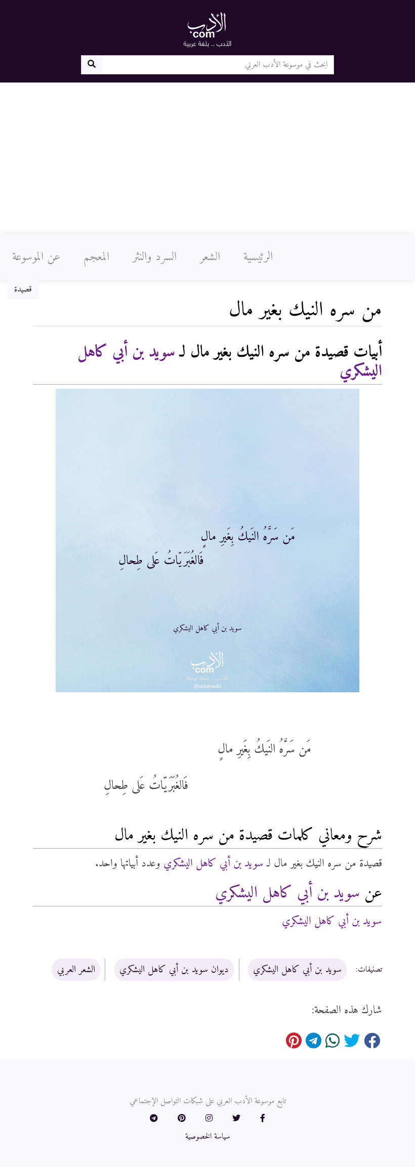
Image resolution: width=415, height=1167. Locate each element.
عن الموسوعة (36, 257)
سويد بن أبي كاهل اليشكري (213, 863)
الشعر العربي (76, 969)
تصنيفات (370, 970)
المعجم (96, 257)
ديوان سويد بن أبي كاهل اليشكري (174, 969)
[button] (263, 1119)
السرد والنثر (155, 257)
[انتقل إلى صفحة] (91, 64)
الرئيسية (258, 257)
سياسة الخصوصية (207, 1137)
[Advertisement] (207, 158)
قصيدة (23, 289)
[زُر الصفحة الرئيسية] (207, 29)
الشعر (210, 257)
